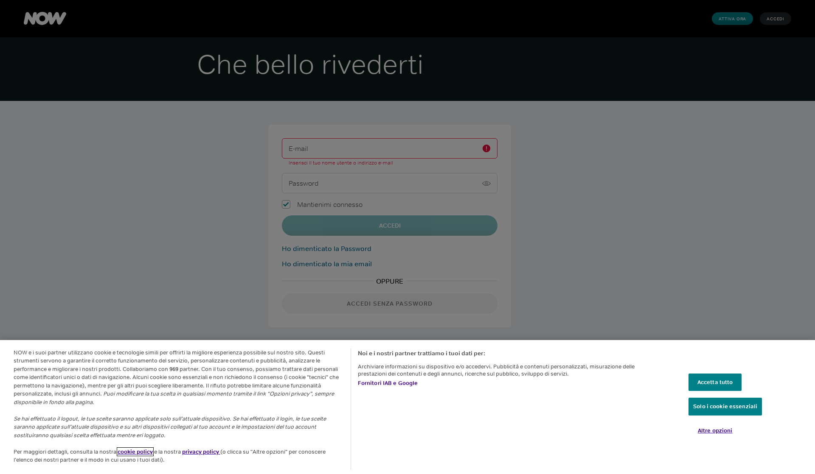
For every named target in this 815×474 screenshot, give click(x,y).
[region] (407, 407)
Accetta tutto (715, 382)
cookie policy (135, 451)
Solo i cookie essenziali (725, 406)
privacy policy (201, 451)
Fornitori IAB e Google (388, 383)
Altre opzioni (715, 430)
